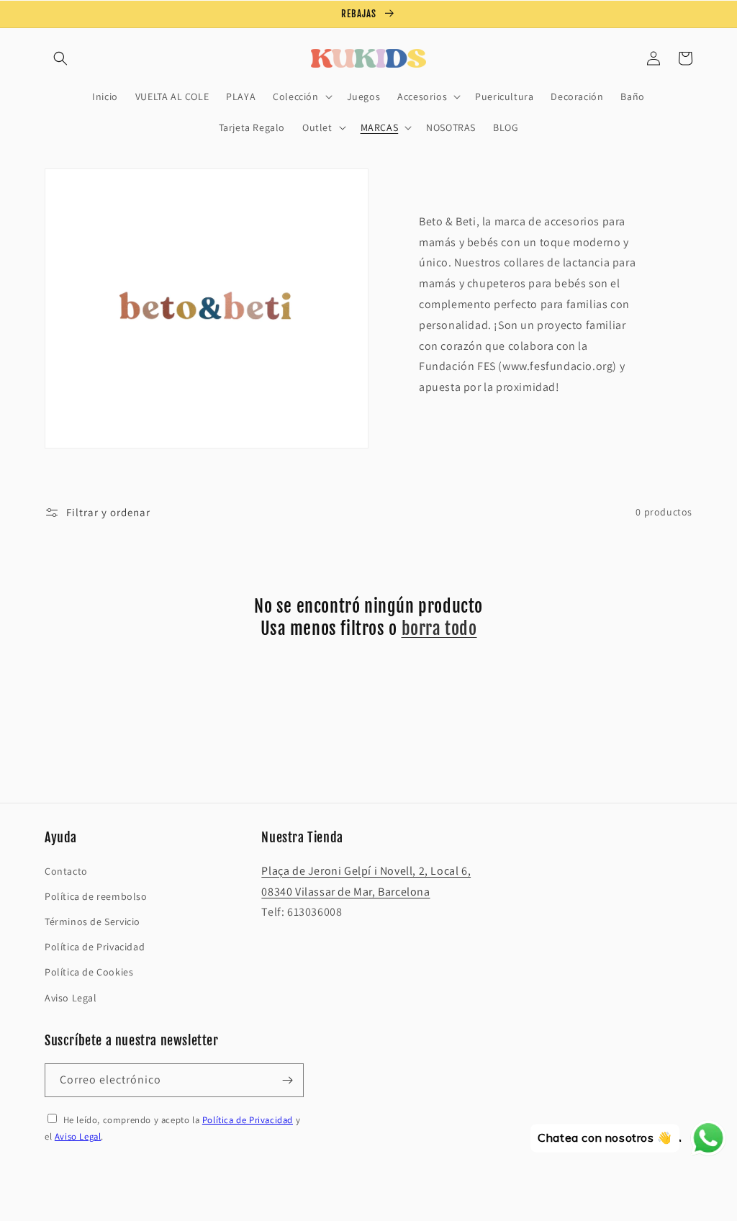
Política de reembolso (96, 896)
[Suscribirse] (287, 1080)
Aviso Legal (71, 997)
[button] (60, 58)
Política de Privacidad (95, 946)
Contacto (66, 871)
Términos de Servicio (92, 921)
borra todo (439, 628)
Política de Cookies (89, 971)
